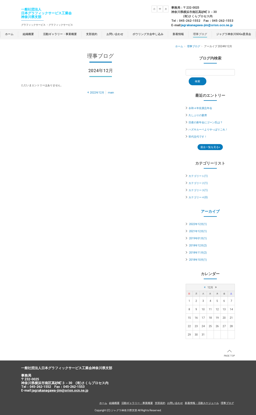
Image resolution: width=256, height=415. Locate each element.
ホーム (9, 34)
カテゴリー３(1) (198, 190)
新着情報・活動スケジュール (202, 403)
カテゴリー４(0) (198, 197)
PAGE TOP (229, 355)
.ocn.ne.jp (80, 390)
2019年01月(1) (198, 238)
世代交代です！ (198, 136)
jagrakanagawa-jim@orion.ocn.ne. (205, 25)
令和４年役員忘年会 (200, 108)
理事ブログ (200, 34)
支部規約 (91, 34)
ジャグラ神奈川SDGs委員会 (233, 34)
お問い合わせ (114, 34)
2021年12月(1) (198, 231)
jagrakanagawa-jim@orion (52, 390)
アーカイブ (210, 211)
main (111, 92)
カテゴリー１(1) (198, 175)
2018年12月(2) (198, 245)
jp (231, 25)
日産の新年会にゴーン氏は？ (206, 122)
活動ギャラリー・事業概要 (60, 34)
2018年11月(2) (198, 252)
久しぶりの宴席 (198, 115)
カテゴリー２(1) (198, 183)
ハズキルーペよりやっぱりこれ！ (208, 129)
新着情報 (178, 34)
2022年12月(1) (198, 224)
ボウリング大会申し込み (147, 34)
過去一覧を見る (209, 147)
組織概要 (28, 34)
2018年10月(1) (198, 259)
